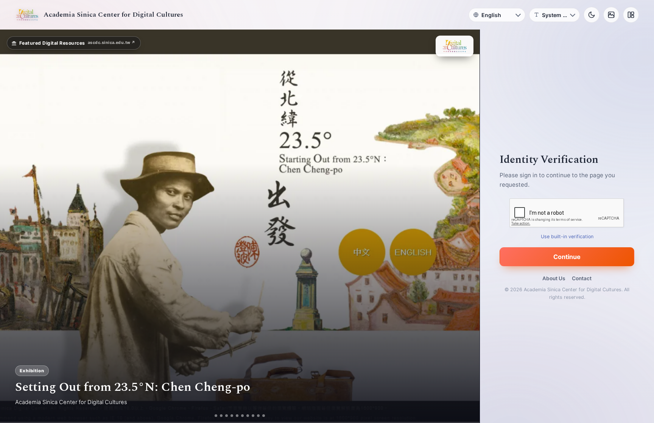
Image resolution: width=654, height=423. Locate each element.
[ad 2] (221, 415)
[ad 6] (242, 415)
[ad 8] (253, 415)
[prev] (13, 226)
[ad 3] (226, 415)
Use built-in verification (567, 236)
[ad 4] (231, 415)
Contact (582, 278)
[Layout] (631, 15)
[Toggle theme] (592, 15)
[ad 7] (247, 415)
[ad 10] (263, 415)
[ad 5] (237, 415)
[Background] (611, 15)
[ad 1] (216, 415)
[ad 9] (258, 415)
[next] (466, 226)
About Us (553, 278)
